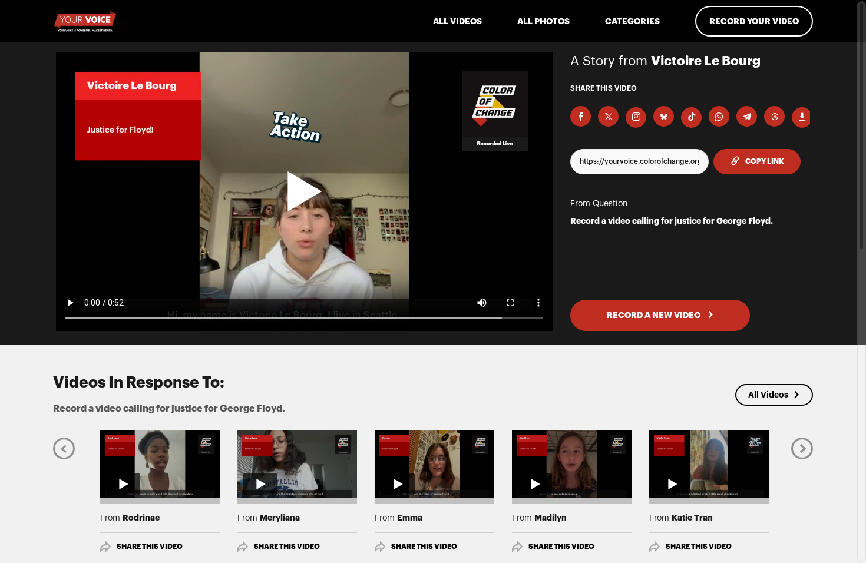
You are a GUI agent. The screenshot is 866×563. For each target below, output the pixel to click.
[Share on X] (608, 116)
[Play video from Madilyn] (572, 463)
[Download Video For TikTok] (691, 117)
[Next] (802, 448)
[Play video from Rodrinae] (160, 463)
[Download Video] (802, 117)
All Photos (543, 21)
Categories (632, 21)
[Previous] (64, 448)
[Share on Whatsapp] (719, 116)
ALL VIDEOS (457, 21)
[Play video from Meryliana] (297, 463)
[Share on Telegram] (746, 116)
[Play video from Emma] (434, 463)
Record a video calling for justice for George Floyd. (671, 221)
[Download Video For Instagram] (636, 117)
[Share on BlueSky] (663, 116)
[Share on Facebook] (580, 116)
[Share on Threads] (774, 116)
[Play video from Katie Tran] (709, 463)
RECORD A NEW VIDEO (654, 315)
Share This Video (150, 546)
